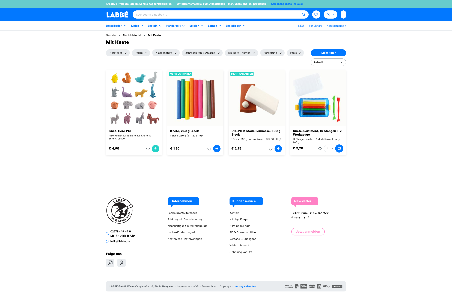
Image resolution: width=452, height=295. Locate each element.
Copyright (225, 286)
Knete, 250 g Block (184, 131)
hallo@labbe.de (120, 241)
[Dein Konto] (330, 14)
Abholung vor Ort (241, 252)
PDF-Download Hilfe (243, 232)
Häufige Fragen (239, 219)
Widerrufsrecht (239, 245)
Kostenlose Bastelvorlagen (185, 239)
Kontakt (234, 213)
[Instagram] (110, 263)
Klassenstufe (164, 52)
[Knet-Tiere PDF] (134, 98)
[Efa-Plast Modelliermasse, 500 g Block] (257, 98)
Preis (293, 52)
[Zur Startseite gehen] (117, 14)
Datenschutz (209, 286)
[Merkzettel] (316, 14)
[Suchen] (303, 14)
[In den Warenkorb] (155, 148)
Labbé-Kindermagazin (182, 232)
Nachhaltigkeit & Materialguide (187, 225)
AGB (195, 286)
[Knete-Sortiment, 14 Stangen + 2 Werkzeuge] (318, 98)
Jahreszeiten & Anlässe (200, 52)
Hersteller (115, 52)
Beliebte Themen (239, 52)
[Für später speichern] (149, 149)
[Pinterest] (121, 263)
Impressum (183, 286)
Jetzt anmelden (308, 231)
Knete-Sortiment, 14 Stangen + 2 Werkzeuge (317, 132)
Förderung (270, 52)
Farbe (139, 52)
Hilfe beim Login (240, 225)
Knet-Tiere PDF (120, 131)
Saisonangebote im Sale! (287, 3)
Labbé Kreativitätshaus (182, 213)
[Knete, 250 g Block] (195, 98)
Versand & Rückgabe (243, 239)
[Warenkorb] (343, 14)
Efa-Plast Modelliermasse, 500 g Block (256, 132)
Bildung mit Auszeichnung (185, 219)
